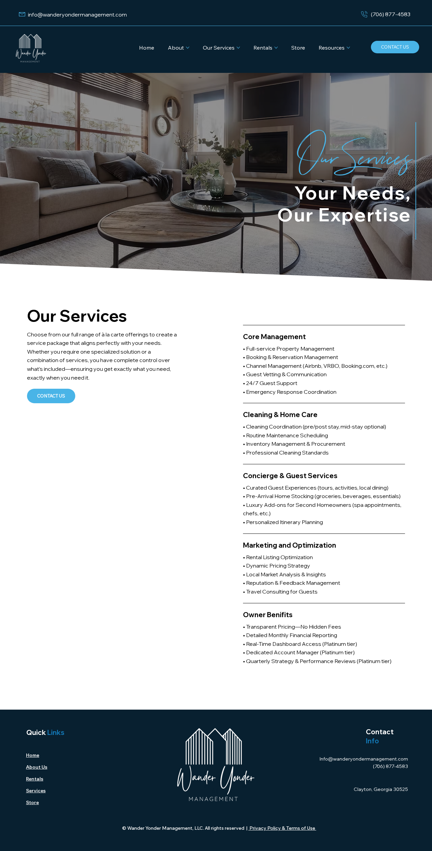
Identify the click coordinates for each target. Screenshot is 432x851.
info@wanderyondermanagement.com (77, 14)
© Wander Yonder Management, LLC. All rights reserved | (185, 828)
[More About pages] (187, 47)
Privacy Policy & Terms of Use (282, 828)
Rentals (34, 779)
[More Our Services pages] (238, 47)
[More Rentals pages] (276, 47)
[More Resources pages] (348, 47)
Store (32, 802)
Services (36, 791)
